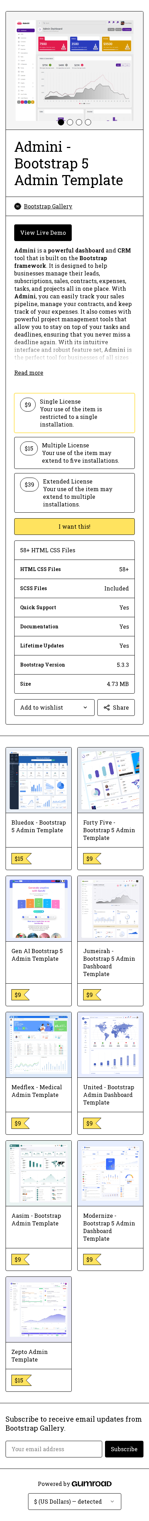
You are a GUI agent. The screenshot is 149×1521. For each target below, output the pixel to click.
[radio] (74, 413)
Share (121, 707)
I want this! (74, 526)
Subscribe (124, 1449)
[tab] (61, 122)
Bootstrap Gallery (48, 206)
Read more (28, 372)
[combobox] (54, 707)
